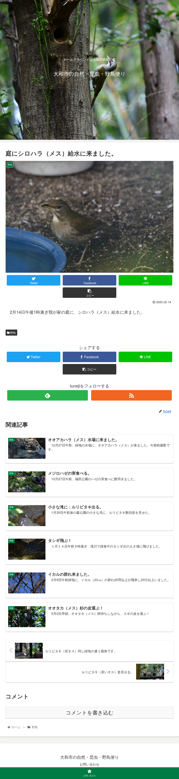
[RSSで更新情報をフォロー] (131, 395)
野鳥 (13, 332)
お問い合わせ (89, 764)
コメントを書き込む (90, 713)
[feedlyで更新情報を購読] (47, 395)
